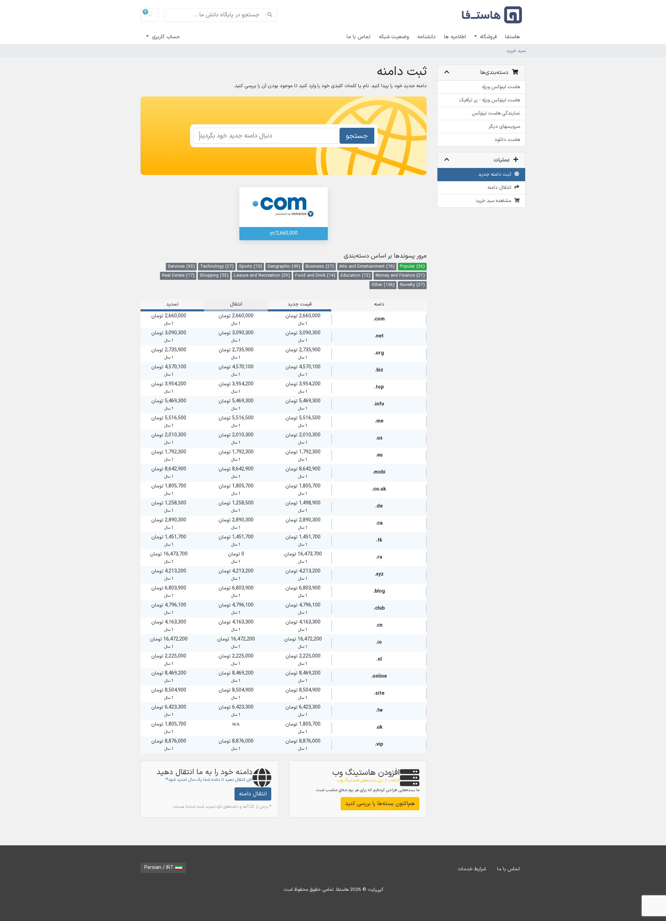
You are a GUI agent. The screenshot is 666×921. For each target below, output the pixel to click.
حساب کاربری (165, 37)
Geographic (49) (283, 266)
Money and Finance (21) (400, 275)
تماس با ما (358, 37)
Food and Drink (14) (315, 275)
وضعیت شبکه (394, 37)
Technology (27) (216, 266)
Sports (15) (250, 266)
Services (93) (181, 266)
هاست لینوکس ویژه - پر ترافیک (489, 100)
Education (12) (355, 275)
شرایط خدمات (472, 869)
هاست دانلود (507, 139)
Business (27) (320, 266)
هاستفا (512, 37)
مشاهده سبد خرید (495, 200)
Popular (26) (412, 266)
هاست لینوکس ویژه (501, 87)
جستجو (357, 136)
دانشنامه (426, 37)
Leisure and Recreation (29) (262, 275)
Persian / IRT (159, 867)
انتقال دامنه (500, 187)
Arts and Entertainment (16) (366, 266)
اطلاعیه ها (455, 37)
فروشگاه (487, 37)
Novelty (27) (412, 285)
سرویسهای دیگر (504, 126)
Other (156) (383, 285)
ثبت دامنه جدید (496, 174)
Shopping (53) (214, 275)
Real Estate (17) (178, 275)
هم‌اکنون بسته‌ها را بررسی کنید (380, 803)
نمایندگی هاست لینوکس (496, 113)
